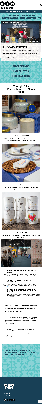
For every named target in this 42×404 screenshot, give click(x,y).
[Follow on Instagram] (5, 400)
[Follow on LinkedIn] (12, 400)
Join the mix (7, 286)
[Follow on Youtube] (14, 400)
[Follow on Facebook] (10, 400)
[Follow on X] (7, 400)
